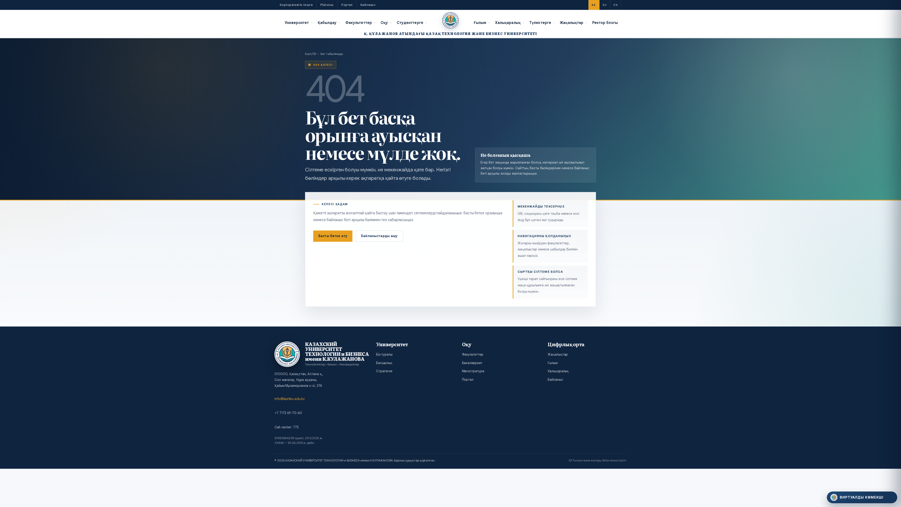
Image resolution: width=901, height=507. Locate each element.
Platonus (326, 5)
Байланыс (367, 5)
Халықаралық (508, 22)
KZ (594, 5)
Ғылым (480, 22)
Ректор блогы (605, 22)
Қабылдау (327, 22)
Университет (297, 22)
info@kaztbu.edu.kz (290, 399)
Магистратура (473, 371)
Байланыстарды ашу (379, 236)
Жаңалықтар (571, 22)
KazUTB (310, 54)
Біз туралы (384, 354)
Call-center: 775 (286, 427)
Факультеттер (358, 22)
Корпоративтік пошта (296, 5)
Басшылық (384, 363)
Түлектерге (540, 22)
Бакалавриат (472, 363)
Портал (347, 5)
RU (605, 5)
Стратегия (384, 371)
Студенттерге (410, 22)
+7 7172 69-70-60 (288, 413)
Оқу (384, 22)
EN (616, 5)
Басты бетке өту (332, 236)
